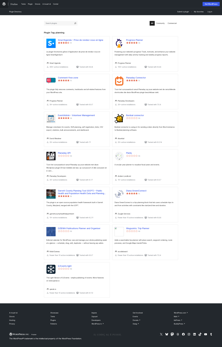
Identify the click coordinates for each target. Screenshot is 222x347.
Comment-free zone (68, 77)
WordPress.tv (98, 324)
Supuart (95, 316)
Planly (129, 153)
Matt (176, 316)
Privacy (12, 324)
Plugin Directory (15, 12)
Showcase (54, 313)
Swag (136, 324)
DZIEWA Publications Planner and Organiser (79, 228)
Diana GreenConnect (136, 190)
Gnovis (12, 316)
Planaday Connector (136, 77)
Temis (52, 316)
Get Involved (138, 313)
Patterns (53, 324)
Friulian (33, 334)
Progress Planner (134, 40)
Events (135, 316)
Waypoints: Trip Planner (137, 228)
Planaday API (64, 153)
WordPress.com (181, 313)
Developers (96, 320)
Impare (94, 313)
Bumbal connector (135, 115)
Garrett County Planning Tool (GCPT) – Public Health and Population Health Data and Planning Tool (81, 192)
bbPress (178, 320)
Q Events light (65, 266)
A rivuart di (13, 313)
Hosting (12, 320)
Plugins (53, 320)
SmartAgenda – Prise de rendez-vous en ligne (80, 40)
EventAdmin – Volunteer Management (76, 115)
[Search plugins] (75, 23)
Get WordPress (211, 4)
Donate (136, 320)
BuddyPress (179, 324)
